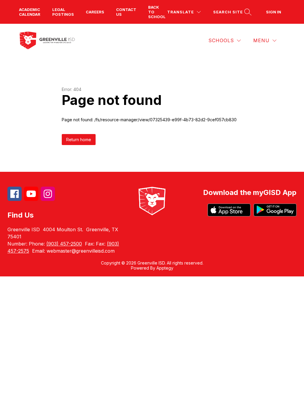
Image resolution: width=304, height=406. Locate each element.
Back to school (157, 12)
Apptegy (164, 267)
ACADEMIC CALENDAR (29, 12)
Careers (95, 12)
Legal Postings (63, 12)
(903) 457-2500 (64, 244)
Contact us (126, 12)
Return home (78, 139)
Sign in (273, 12)
